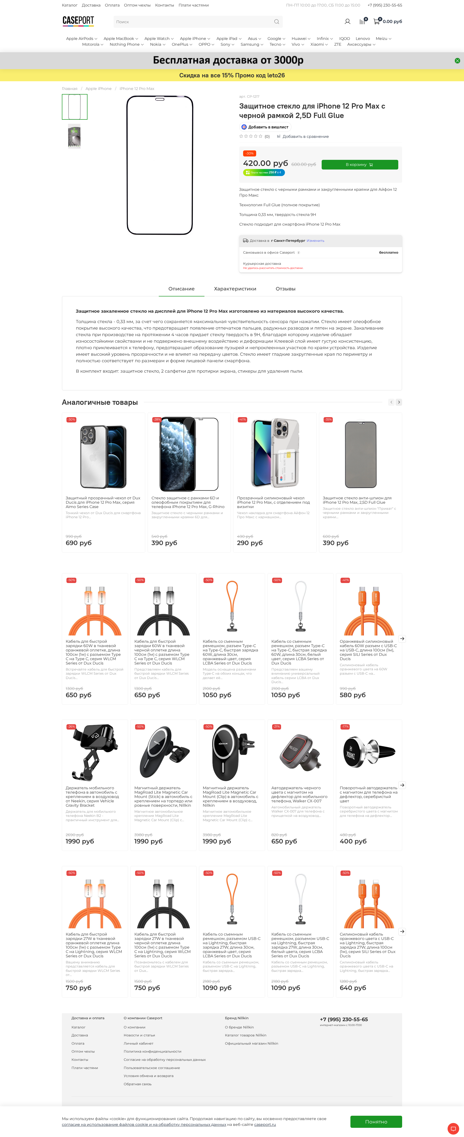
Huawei (299, 38)
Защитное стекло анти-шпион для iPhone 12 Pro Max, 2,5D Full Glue (357, 500)
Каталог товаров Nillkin (245, 1035)
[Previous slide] (99, 165)
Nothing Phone (125, 44)
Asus (252, 38)
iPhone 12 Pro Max (137, 88)
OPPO (204, 44)
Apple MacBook (119, 38)
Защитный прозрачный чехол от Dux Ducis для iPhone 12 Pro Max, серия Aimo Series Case (103, 502)
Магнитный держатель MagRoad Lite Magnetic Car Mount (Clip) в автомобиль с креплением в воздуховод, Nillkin (230, 796)
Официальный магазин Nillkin (251, 1043)
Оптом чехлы (137, 5)
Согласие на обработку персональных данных (165, 1059)
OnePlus (180, 44)
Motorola (90, 44)
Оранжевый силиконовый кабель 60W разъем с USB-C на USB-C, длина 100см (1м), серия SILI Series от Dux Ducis (368, 650)
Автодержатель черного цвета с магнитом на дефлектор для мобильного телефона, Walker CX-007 (299, 794)
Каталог (70, 5)
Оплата (112, 5)
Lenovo (363, 38)
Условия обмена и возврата (149, 1076)
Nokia (155, 44)
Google (274, 38)
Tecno (275, 44)
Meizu (381, 38)
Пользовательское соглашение (152, 1068)
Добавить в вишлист (268, 127)
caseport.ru (265, 1124)
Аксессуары (359, 44)
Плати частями (194, 5)
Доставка (91, 5)
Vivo (296, 44)
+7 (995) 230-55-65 (385, 5)
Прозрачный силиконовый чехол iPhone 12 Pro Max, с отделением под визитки (273, 502)
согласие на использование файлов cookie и (107, 1124)
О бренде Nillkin (239, 1027)
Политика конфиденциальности (152, 1051)
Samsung (250, 44)
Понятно (376, 1122)
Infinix (323, 38)
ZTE (337, 44)
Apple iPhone (193, 38)
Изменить (315, 240)
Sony (225, 44)
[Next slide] (222, 165)
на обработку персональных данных (189, 1124)
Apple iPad (227, 38)
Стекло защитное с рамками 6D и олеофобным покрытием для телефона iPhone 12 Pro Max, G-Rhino (188, 502)
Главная (70, 88)
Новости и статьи (139, 1035)
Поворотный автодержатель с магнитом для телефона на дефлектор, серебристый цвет (369, 794)
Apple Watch (157, 38)
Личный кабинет (138, 1043)
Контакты (164, 5)
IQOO (344, 38)
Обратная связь (138, 1084)
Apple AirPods (79, 38)
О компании (134, 1027)
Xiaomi (317, 44)
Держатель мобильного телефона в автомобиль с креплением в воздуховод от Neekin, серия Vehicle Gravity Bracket (92, 796)
